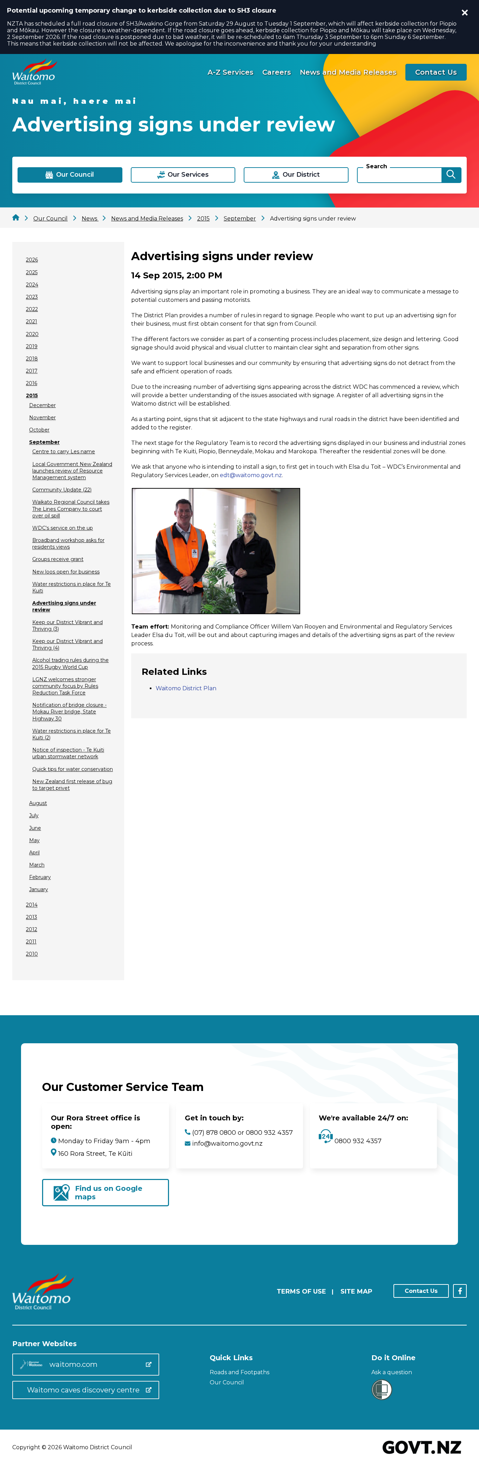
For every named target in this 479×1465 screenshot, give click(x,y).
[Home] (34, 82)
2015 (32, 395)
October (39, 430)
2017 (32, 371)
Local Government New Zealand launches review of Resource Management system (72, 471)
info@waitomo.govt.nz (227, 1143)
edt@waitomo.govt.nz (251, 475)
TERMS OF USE (301, 1291)
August (38, 803)
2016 (31, 383)
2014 (32, 905)
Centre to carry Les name (63, 451)
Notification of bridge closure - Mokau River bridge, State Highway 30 (69, 711)
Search (376, 166)
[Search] (451, 175)
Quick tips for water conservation (72, 769)
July (34, 815)
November (42, 417)
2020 (32, 334)
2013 (31, 917)
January (38, 889)
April (34, 852)
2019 (32, 346)
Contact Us (436, 72)
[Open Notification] (465, 13)
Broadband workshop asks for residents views (68, 543)
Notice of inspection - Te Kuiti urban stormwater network (68, 753)
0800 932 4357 (357, 1141)
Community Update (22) (62, 490)
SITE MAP (356, 1291)
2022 (32, 309)
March (37, 865)
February (40, 877)
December (42, 405)
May (34, 840)
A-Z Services (231, 72)
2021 (31, 321)
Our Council (227, 1382)
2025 (32, 272)
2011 (31, 941)
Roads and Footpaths (239, 1372)
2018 (32, 358)
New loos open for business (66, 572)
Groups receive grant (57, 559)
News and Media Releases (348, 72)
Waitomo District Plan (186, 688)
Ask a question (391, 1372)
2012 (31, 929)
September (44, 442)
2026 (32, 260)
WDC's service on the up (62, 528)
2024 (32, 285)
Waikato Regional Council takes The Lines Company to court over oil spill (70, 508)
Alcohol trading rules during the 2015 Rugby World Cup (70, 663)
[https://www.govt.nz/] (422, 1454)
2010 (32, 954)
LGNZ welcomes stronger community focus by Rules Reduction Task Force (65, 686)
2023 (32, 297)
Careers (276, 72)
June (35, 828)
